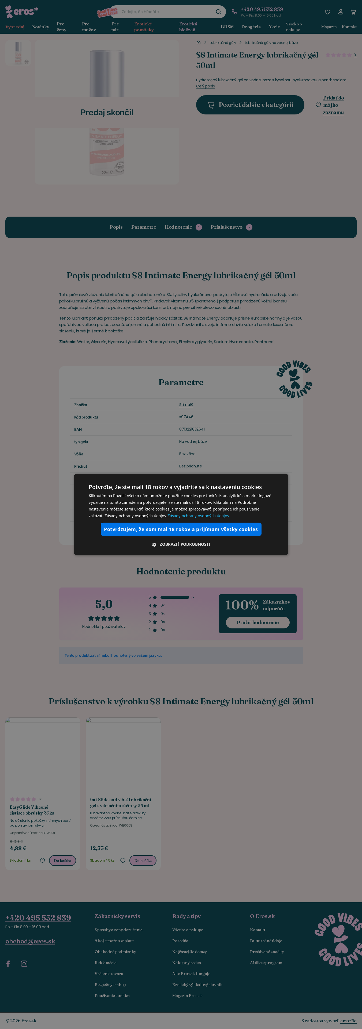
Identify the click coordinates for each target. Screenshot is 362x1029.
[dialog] (181, 514)
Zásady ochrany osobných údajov (198, 515)
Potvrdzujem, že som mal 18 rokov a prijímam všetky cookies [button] (181, 529)
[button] (181, 544)
